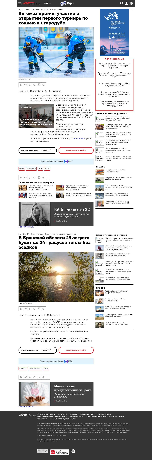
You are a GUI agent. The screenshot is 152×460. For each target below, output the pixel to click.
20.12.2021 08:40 (24, 10)
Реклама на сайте (104, 414)
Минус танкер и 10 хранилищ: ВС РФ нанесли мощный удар (118, 178)
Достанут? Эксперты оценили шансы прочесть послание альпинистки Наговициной (119, 263)
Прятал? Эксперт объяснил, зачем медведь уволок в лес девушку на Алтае (118, 271)
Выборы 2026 (42, 419)
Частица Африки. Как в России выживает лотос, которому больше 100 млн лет (119, 150)
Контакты (73, 414)
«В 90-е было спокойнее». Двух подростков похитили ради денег (118, 278)
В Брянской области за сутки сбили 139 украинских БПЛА (114, 85)
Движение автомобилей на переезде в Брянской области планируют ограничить (114, 66)
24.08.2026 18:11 (24, 234)
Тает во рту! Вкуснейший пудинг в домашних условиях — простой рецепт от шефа (118, 126)
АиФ (32, 303)
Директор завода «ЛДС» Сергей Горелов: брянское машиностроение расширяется (114, 94)
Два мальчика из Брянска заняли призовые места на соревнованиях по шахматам (41, 188)
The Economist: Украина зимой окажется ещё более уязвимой (116, 194)
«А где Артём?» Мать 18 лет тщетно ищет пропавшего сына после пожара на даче (118, 142)
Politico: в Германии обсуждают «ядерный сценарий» (116, 292)
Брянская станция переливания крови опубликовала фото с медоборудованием (114, 104)
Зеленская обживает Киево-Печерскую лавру (115, 299)
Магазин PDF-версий (87, 414)
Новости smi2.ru (26, 227)
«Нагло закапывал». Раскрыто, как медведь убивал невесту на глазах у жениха (119, 158)
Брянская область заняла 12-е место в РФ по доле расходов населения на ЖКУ (114, 75)
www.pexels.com (25, 79)
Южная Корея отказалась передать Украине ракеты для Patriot (118, 307)
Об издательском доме (46, 414)
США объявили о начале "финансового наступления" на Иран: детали (119, 187)
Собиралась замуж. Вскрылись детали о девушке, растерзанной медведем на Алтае (118, 119)
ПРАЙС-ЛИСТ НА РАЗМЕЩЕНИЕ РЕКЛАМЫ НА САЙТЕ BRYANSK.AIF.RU (60, 416)
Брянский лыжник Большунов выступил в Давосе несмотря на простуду (40, 195)
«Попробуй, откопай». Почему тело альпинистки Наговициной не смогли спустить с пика (119, 248)
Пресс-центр (62, 414)
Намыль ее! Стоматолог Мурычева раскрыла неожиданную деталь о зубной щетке (118, 134)
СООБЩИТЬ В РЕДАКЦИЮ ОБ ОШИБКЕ (63, 419)
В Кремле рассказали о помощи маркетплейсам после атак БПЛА (117, 202)
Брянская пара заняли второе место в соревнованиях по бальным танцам (77, 188)
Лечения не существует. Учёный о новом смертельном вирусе (118, 255)
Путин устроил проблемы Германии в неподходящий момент (119, 315)
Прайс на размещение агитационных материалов (105, 416)
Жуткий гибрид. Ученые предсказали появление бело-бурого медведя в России (119, 240)
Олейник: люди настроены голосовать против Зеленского (116, 323)
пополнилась (78, 138)
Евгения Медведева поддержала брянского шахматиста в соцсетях (79, 194)
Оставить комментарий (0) (76, 150)
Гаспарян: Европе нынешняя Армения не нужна (115, 170)
